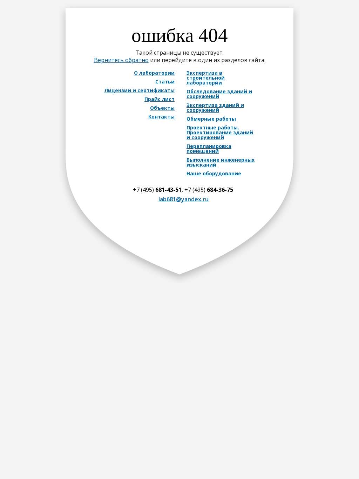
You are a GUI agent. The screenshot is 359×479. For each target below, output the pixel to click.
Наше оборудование (214, 173)
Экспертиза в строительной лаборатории (206, 77)
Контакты (161, 116)
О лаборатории (154, 72)
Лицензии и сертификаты (139, 90)
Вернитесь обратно (121, 60)
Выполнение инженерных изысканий (221, 162)
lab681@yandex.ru (183, 199)
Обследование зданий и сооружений (219, 94)
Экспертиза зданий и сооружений (215, 108)
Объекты (162, 108)
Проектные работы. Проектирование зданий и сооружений (220, 132)
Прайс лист (159, 99)
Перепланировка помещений (209, 149)
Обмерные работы (211, 118)
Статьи (165, 81)
